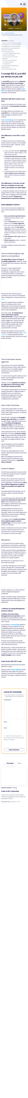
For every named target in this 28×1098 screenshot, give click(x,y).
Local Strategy (8, 120)
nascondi (11, 40)
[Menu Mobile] (24, 4)
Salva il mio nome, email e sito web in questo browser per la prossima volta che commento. (14, 737)
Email (5, 728)
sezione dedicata (16, 669)
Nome (6, 722)
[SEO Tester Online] (9, 4)
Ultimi (19, 763)
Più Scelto (10, 763)
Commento (8, 700)
